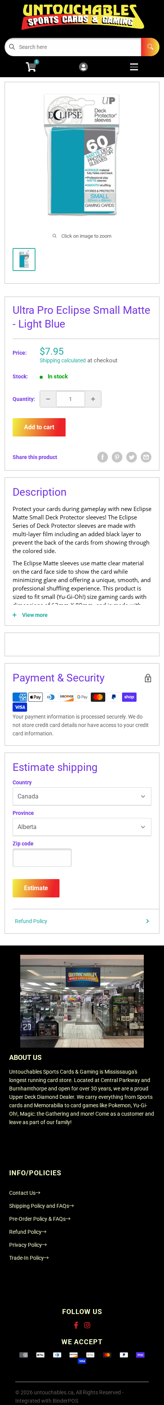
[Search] (150, 47)
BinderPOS (65, 1401)
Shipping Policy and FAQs (39, 1206)
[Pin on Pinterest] (117, 457)
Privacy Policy (25, 1245)
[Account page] (83, 67)
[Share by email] (146, 457)
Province (23, 813)
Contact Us (22, 1193)
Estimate (36, 888)
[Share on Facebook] (102, 457)
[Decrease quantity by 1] (48, 399)
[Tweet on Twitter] (131, 457)
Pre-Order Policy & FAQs (37, 1219)
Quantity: (24, 399)
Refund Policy (31, 921)
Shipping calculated (63, 360)
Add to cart (39, 427)
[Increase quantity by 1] (93, 399)
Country (22, 782)
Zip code (23, 843)
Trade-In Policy (26, 1258)
